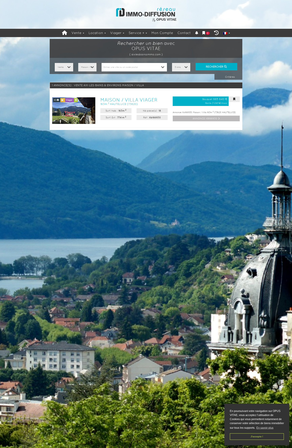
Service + (137, 33)
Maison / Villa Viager (128, 100)
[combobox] (134, 67)
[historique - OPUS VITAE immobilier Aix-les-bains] (216, 33)
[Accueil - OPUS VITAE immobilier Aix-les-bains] (64, 33)
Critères (229, 76)
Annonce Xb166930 (205, 118)
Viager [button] (116, 33)
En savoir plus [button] (264, 427)
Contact (184, 33)
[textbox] (134, 67)
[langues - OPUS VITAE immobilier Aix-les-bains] (226, 33)
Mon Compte (162, 33)
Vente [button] (76, 33)
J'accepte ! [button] (257, 436)
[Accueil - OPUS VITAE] (146, 12)
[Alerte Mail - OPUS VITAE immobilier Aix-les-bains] (196, 33)
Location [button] (96, 33)
